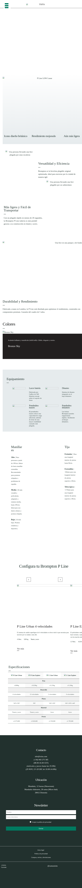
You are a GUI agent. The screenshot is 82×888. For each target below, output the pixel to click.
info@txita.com (41, 756)
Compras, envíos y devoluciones (41, 857)
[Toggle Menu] (7, 4)
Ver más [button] (20, 648)
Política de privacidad (41, 854)
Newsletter (41, 805)
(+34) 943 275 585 (41, 760)
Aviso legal (40, 850)
